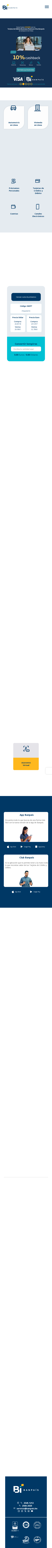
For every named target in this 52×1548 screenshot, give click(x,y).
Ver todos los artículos (26, 1163)
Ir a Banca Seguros (26, 1228)
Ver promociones (16, 451)
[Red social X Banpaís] (26, 1511)
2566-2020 (27, 1505)
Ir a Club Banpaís (16, 509)
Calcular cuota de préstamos (26, 297)
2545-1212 (29, 1503)
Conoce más (14, 478)
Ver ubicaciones (15, 423)
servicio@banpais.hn (27, 1508)
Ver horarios (26, 1352)
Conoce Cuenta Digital (18, 567)
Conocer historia (26, 1311)
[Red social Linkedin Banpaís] (29, 1511)
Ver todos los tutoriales (26, 777)
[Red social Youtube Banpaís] (32, 1511)
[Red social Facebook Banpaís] (19, 1511)
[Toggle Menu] (47, 7)
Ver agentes (14, 536)
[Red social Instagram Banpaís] (22, 1511)
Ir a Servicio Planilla (26, 1269)
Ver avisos (13, 395)
